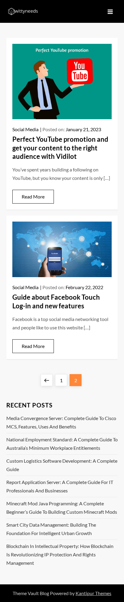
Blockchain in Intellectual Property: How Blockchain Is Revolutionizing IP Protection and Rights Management (59, 554)
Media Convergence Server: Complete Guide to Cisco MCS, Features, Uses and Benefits (61, 422)
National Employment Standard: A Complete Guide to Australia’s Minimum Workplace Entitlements (62, 444)
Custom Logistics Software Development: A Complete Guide (61, 465)
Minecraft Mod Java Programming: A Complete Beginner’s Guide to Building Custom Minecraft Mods (61, 508)
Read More (33, 196)
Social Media (25, 129)
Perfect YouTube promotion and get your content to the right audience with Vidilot (60, 147)
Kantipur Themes (93, 593)
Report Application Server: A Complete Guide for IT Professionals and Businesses (59, 486)
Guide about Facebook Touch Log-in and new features (56, 301)
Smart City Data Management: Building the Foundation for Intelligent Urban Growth (51, 529)
